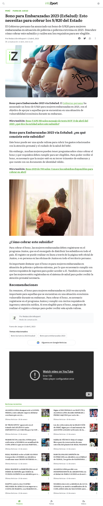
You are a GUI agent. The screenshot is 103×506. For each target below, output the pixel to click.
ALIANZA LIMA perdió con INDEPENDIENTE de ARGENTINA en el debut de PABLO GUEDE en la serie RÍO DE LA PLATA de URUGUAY (70, 471)
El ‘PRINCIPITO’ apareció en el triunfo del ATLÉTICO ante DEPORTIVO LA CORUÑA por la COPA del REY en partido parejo (21, 427)
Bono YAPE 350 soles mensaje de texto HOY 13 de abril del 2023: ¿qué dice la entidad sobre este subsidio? (48, 122)
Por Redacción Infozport (15, 38)
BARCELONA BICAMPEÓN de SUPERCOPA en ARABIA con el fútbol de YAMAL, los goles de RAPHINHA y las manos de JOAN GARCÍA (70, 456)
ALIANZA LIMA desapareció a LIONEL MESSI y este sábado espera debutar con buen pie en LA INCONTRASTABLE (22, 412)
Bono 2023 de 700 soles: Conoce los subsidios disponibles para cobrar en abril (51, 170)
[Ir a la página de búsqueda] (4, 4)
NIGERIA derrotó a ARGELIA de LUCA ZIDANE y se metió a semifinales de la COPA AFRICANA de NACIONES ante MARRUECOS (70, 486)
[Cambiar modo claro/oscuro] (98, 3)
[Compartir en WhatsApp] (89, 38)
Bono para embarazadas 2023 (52, 335)
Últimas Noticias (11, 419)
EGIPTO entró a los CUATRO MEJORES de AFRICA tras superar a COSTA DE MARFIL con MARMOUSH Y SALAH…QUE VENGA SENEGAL (21, 486)
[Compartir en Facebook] (79, 38)
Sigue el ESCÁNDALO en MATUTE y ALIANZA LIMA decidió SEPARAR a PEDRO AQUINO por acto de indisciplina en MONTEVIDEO (69, 412)
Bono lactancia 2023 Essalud (23, 335)
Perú (7, 10)
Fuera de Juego (20, 10)
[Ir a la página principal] (51, 3)
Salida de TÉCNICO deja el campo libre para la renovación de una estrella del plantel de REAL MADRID (70, 442)
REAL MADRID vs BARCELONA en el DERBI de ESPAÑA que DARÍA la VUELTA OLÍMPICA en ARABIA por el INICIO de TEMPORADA (21, 471)
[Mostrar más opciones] (95, 38)
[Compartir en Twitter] (84, 38)
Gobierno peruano (73, 103)
